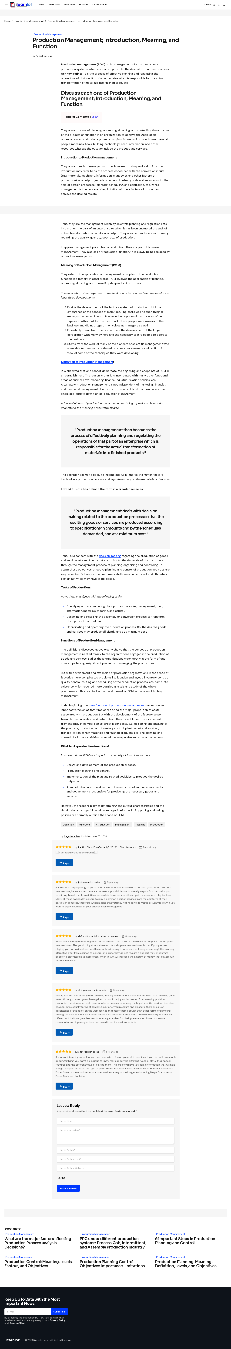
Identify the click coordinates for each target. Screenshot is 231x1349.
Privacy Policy (58, 1320)
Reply (66, 863)
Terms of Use (17, 1323)
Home (7, 21)
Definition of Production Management (87, 362)
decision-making (110, 556)
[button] (6, 5)
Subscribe (59, 1311)
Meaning (140, 824)
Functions (84, 824)
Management (123, 824)
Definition (68, 824)
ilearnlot (12, 1340)
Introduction (103, 824)
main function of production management (116, 705)
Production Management (29, 21)
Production (156, 824)
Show (95, 116)
